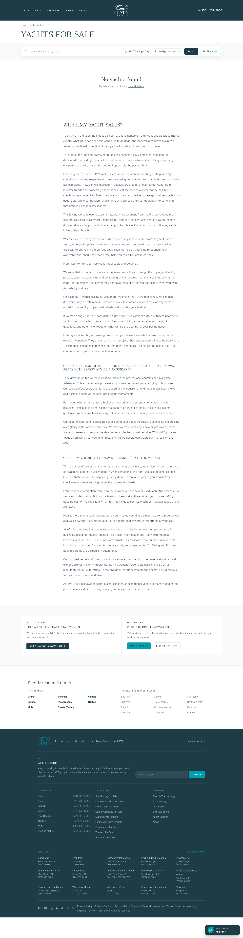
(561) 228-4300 (81, 816)
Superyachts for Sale (106, 816)
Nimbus (92, 701)
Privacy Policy (84, 906)
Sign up (197, 774)
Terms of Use (173, 906)
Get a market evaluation (46, 646)
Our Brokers (159, 806)
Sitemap (81, 910)
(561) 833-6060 (148, 877)
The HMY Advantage (164, 796)
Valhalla (92, 696)
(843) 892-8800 (81, 806)
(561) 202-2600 (212, 10)
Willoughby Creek (116, 887)
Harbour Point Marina (118, 857)
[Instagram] (52, 908)
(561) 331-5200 (81, 796)
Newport (180, 887)
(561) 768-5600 (81, 801)
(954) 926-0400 (148, 864)
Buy (26, 10)
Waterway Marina (81, 887)
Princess (62, 696)
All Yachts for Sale (105, 837)
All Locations (196, 852)
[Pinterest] (73, 908)
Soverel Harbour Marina (50, 887)
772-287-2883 (113, 893)
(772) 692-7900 (79, 893)
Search (191, 51)
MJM (30, 707)
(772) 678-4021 (183, 881)
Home (23, 25)
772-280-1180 (78, 864)
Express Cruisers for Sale (108, 821)
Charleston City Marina (153, 887)
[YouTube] (45, 908)
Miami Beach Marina (49, 870)
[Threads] (68, 908)
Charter (53, 10)
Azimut (158, 696)
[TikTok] (62, 908)
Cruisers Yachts (162, 707)
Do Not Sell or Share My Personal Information (139, 906)
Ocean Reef (78, 870)
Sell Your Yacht (161, 811)
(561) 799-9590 (114, 864)
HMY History (159, 801)
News (70, 10)
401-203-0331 (182, 893)
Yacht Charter (160, 816)
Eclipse (32, 701)
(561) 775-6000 (45, 893)
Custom (191, 712)
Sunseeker (193, 696)
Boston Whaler (195, 701)
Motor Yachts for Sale (107, 806)
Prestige (125, 712)
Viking (31, 696)
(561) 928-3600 (81, 830)
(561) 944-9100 (81, 825)
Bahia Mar (43, 857)
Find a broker (139, 646)
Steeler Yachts (66, 707)
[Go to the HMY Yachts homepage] (121, 10)
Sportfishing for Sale (106, 796)
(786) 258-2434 (79, 877)
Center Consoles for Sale (108, 811)
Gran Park (77, 857)
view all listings (136, 86)
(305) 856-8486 (45, 877)
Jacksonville (182, 857)
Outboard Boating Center (120, 870)
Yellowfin (159, 712)
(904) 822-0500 (183, 864)
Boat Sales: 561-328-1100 (118, 877)
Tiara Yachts (161, 701)
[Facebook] (39, 908)
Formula (191, 707)
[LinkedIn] (57, 908)
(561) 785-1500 (82, 820)
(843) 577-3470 (148, 893)
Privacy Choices (103, 906)
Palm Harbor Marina (152, 870)
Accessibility (190, 906)
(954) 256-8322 (45, 864)
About (84, 10)
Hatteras (125, 701)
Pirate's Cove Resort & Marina (188, 872)
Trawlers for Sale (104, 832)
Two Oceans (65, 701)
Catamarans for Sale (106, 827)
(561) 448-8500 (81, 811)
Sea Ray (125, 696)
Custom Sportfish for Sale (109, 801)
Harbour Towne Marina (153, 857)
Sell (38, 10)
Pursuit (124, 707)
